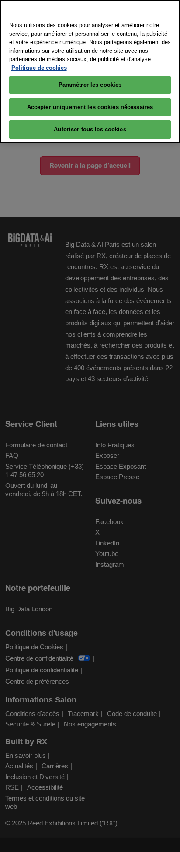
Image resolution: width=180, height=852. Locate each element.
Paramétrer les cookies (90, 85)
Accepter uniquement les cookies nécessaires (90, 107)
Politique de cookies (39, 68)
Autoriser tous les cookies (90, 129)
